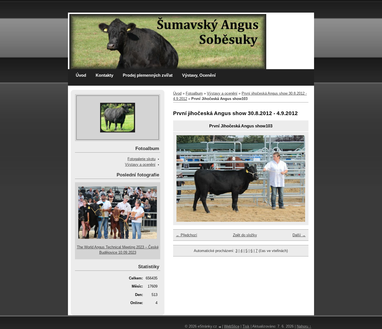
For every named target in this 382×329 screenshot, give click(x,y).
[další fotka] (296, 178)
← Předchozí (186, 235)
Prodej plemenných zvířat (148, 75)
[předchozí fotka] (185, 178)
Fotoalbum (194, 93)
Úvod (81, 75)
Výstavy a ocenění (222, 93)
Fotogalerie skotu (141, 159)
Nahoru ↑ (304, 326)
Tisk (245, 326)
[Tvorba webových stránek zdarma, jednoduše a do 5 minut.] (220, 327)
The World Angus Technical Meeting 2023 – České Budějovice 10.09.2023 (118, 250)
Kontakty (104, 75)
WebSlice (231, 326)
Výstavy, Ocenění (199, 75)
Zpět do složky (245, 235)
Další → (299, 235)
